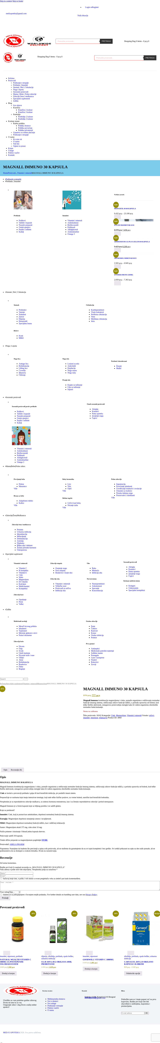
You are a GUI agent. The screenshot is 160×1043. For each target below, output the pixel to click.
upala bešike (68, 956)
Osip (20, 649)
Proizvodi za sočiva (63, 588)
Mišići (21, 338)
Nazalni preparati (25, 225)
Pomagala (95, 655)
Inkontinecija (22, 534)
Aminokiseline (73, 232)
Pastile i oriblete (25, 229)
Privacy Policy (91, 895)
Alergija (95, 409)
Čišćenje (22, 375)
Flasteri (94, 660)
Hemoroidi (23, 321)
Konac (93, 633)
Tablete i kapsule (25, 223)
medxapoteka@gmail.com (95, 998)
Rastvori (94, 631)
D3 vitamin (23, 582)
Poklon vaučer (53, 1008)
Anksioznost (97, 586)
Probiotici (22, 310)
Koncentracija (97, 590)
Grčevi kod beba (74, 503)
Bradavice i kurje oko (63, 573)
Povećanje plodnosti (124, 486)
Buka (94, 568)
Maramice (23, 486)
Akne (21, 660)
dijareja (44, 956)
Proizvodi (12, 173)
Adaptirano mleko (26, 501)
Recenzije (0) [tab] (16, 770)
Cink (21, 575)
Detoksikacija (22, 539)
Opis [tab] (5, 770)
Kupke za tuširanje (75, 385)
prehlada (19, 956)
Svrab (21, 651)
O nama (51, 1010)
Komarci (95, 411)
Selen (21, 577)
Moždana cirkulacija (99, 319)
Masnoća (22, 373)
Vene (93, 317)
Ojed (69, 489)
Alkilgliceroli (73, 229)
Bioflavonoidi (73, 225)
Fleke (21, 667)
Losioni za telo (73, 364)
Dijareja (22, 319)
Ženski (119, 366)
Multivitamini (24, 586)
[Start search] (26, 679)
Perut (21, 602)
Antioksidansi (73, 223)
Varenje (22, 312)
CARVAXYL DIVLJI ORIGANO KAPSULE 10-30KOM (138, 963)
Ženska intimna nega (124, 493)
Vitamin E (23, 573)
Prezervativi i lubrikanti (125, 495)
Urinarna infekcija (24, 532)
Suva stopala (60, 570)
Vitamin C (23, 568)
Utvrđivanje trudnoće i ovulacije (129, 489)
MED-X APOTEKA (11, 1032)
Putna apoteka (97, 414)
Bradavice (23, 664)
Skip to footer (17, 1)
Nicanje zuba (73, 505)
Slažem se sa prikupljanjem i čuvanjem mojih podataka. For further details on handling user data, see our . (50, 895)
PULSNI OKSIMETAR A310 (124, 225)
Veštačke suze (60, 586)
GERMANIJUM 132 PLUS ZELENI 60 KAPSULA (132, 242)
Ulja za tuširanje (74, 387)
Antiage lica (23, 364)
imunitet (86, 718)
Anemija (20, 541)
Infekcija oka (60, 590)
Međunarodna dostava (56, 999)
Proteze (94, 637)
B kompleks (23, 570)
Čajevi (94, 418)
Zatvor (21, 317)
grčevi (151, 715)
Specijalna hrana (25, 323)
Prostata (20, 530)
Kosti (21, 336)
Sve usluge (52, 1003)
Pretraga (106, 41)
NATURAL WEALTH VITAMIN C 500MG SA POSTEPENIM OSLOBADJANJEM (15, 961)
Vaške (21, 604)
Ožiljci (21, 658)
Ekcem (21, 646)
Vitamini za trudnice (124, 491)
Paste (93, 626)
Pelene (21, 484)
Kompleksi (23, 588)
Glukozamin (133, 588)
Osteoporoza (22, 550)
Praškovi (22, 220)
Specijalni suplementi (14, 684)
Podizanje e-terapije (55, 1006)
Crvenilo (22, 370)
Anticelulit (72, 366)
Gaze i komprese (97, 658)
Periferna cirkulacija (99, 314)
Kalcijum (22, 584)
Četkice (94, 628)
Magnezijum (24, 579)
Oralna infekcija (97, 635)
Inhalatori (22, 628)
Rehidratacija (24, 366)
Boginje (22, 669)
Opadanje (22, 599)
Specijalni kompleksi (136, 590)
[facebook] (79, 22)
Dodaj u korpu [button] (8, 973)
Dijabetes (20, 543)
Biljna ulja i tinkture (24, 545)
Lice (69, 484)
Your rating (4, 892)
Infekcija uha (97, 573)
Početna (3, 684)
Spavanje (95, 588)
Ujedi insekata (24, 653)
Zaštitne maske (97, 653)
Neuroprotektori (98, 584)
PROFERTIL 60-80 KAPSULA (125, 209)
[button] (31, 59)
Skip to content (6, 1)
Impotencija (121, 484)
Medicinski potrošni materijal (102, 651)
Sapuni (70, 389)
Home (5, 173)
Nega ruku (72, 373)
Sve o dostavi (53, 1001)
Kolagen (131, 586)
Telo (69, 486)
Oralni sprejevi (24, 227)
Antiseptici (95, 649)
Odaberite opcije (133, 973)
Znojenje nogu (97, 416)
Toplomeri (23, 631)
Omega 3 (71, 234)
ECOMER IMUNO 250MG (123, 275)
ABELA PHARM (17, 844)
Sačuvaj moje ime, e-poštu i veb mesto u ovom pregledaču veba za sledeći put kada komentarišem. (41, 878)
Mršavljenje (21, 536)
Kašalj (21, 232)
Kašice (21, 503)
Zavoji (93, 664)
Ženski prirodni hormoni (26, 548)
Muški (118, 368)
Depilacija (72, 368)
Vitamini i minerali (24, 173)
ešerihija (51, 956)
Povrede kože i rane (26, 655)
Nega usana (72, 370)
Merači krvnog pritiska (28, 626)
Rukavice (94, 662)
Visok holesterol (97, 312)
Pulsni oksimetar (25, 635)
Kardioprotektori (97, 310)
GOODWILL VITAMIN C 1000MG (98, 959)
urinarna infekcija (48, 958)
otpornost (94, 718)
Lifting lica (23, 368)
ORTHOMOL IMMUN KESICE (125, 258)
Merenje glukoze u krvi (28, 633)
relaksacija (103, 718)
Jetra (93, 321)
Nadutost (22, 314)
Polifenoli (71, 227)
